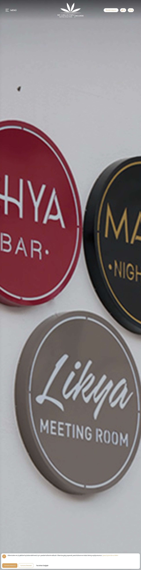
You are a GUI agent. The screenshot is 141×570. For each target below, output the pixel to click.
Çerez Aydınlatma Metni (110, 555)
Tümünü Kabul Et (10, 565)
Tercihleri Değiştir (42, 565)
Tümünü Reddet (26, 565)
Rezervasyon (111, 10)
